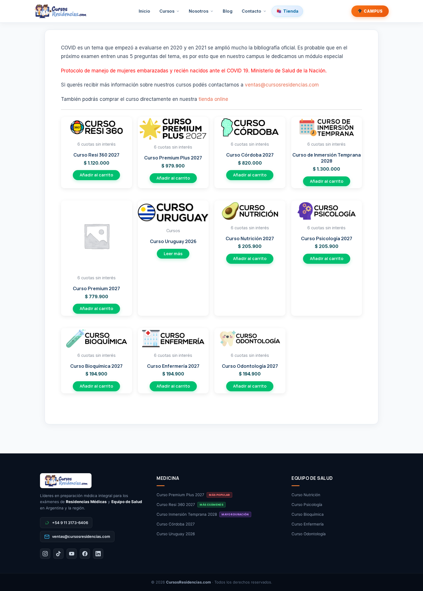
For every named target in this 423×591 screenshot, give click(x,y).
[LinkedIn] (98, 553)
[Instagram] (45, 553)
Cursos (166, 11)
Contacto (251, 11)
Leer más (173, 253)
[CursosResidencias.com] (92, 480)
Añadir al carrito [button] (96, 175)
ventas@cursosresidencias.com (282, 85)
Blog (228, 11)
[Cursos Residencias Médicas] (60, 11)
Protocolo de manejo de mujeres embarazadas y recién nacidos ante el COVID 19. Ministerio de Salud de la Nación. (194, 71)
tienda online (213, 99)
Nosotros (198, 11)
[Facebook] (85, 553)
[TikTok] (58, 553)
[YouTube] (71, 553)
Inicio (144, 11)
